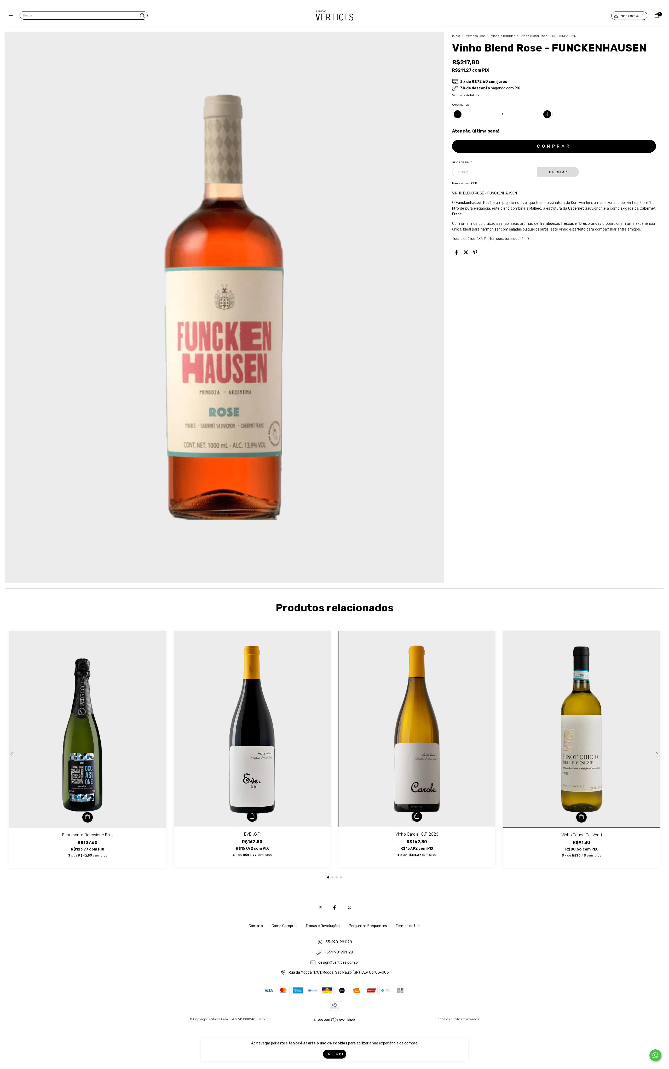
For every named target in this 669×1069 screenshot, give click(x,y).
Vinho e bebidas (503, 36)
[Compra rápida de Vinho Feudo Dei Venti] (581, 817)
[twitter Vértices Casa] (349, 907)
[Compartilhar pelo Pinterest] (475, 252)
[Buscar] (142, 16)
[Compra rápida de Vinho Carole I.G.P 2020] (417, 816)
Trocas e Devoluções (322, 926)
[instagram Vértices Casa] (320, 907)
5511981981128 (338, 942)
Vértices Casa (476, 36)
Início (456, 36)
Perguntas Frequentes (368, 926)
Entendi (335, 1054)
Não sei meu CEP (464, 183)
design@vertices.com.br (338, 962)
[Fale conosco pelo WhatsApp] (655, 1055)
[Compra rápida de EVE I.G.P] (252, 816)
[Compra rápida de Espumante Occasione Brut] (87, 817)
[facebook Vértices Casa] (334, 907)
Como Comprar (284, 926)
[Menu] (12, 15)
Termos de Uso (408, 926)
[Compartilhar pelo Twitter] (466, 252)
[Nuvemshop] (335, 1021)
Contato (256, 926)
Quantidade (460, 104)
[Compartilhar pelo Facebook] (456, 252)
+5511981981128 (338, 952)
